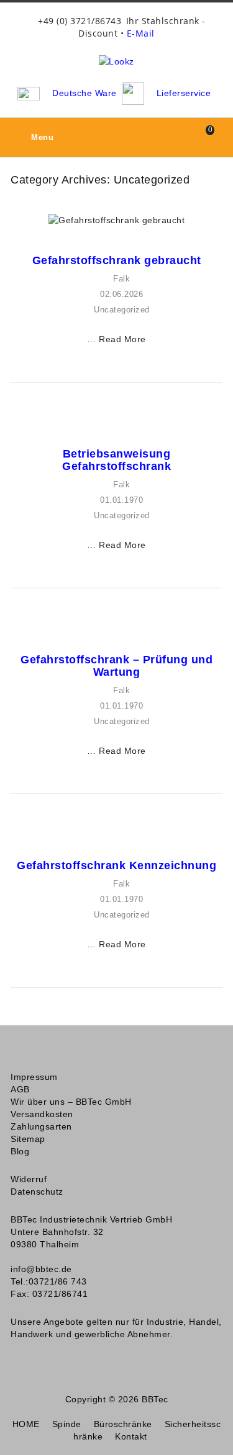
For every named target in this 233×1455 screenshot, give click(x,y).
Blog (20, 1151)
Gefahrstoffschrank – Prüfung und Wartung (116, 665)
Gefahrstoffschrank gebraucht (116, 260)
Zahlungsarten (41, 1126)
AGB (20, 1089)
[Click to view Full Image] (98, 221)
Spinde (66, 1424)
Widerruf (29, 1179)
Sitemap (28, 1139)
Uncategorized (122, 309)
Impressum (34, 1077)
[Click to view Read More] (135, 221)
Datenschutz (37, 1191)
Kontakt (131, 1436)
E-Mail (141, 33)
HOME (26, 1424)
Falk (121, 278)
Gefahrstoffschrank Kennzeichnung (116, 865)
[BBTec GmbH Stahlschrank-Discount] (116, 61)
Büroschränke (123, 1424)
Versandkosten (42, 1114)
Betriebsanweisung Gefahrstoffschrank (116, 460)
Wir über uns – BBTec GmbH (71, 1102)
